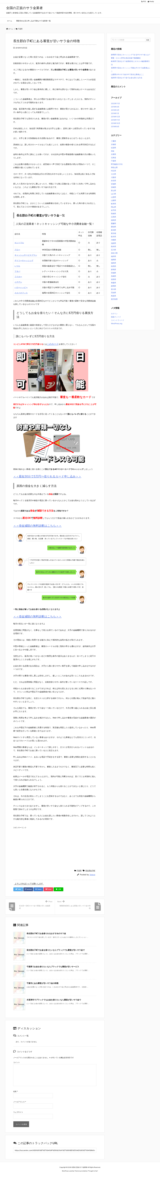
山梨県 (113, 200)
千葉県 (79, 871)
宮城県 (113, 184)
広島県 (113, 217)
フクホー (18, 276)
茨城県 (113, 273)
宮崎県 (113, 187)
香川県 (113, 289)
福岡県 (113, 260)
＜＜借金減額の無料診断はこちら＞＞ (37, 525)
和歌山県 (114, 167)
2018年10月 (115, 123)
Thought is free (92, 1171)
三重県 (113, 141)
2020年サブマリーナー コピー (71, 1175)
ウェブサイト (18, 1112)
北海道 (113, 158)
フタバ (17, 271)
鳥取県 (113, 296)
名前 (15, 1091)
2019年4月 (115, 107)
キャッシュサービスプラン (26, 255)
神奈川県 (114, 253)
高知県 (113, 293)
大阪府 (113, 177)
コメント (16, 1062)
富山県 (113, 190)
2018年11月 (115, 120)
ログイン (114, 314)
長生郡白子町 (90, 871)
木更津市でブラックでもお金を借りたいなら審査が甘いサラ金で (54, 1000)
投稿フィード (116, 317)
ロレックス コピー (56, 1175)
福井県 (113, 256)
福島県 (113, 263)
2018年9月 (115, 126)
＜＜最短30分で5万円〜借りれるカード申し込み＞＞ (47, 476)
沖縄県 (113, 240)
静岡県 (113, 286)
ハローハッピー (21, 287)
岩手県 (113, 210)
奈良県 (113, 181)
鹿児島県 (114, 299)
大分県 (113, 174)
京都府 (113, 144)
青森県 (113, 283)
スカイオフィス (21, 293)
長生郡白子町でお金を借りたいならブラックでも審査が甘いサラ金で (56, 950)
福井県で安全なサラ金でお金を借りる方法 (126, 78)
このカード (53, 344)
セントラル (19, 242)
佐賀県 (113, 148)
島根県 (113, 214)
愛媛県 (113, 223)
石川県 (113, 250)
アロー (17, 249)
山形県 (113, 197)
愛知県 (113, 227)
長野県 (113, 279)
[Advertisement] (54, 846)
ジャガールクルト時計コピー (91, 1175)
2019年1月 (115, 113)
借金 (112, 151)
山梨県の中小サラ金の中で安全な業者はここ (127, 74)
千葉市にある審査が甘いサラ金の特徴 (42, 983)
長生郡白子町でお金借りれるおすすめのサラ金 (46, 933)
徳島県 (113, 220)
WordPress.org (116, 323)
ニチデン (18, 282)
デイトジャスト (105, 1175)
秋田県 (113, 266)
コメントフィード (117, 320)
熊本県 (113, 246)
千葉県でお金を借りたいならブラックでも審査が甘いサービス (53, 966)
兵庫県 (113, 154)
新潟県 (113, 230)
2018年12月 (115, 117)
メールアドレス (19, 1102)
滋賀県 (113, 243)
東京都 (113, 233)
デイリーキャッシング (24, 260)
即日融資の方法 (117, 164)
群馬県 (113, 269)
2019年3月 (115, 110)
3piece (92, 875)
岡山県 (113, 207)
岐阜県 (113, 204)
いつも (17, 266)
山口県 (113, 194)
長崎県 (113, 276)
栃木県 (113, 237)
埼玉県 (113, 171)
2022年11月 (115, 103)
